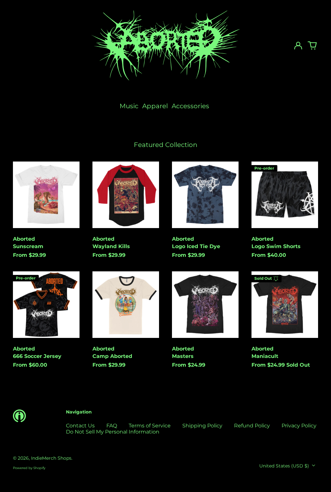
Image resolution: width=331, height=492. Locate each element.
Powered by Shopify (29, 468)
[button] (312, 45)
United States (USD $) (284, 466)
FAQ (111, 426)
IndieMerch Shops (51, 458)
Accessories (190, 106)
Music (129, 106)
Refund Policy (252, 426)
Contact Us (80, 426)
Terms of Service (150, 426)
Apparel (155, 106)
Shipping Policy (202, 426)
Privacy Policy (299, 426)
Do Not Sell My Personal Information (112, 432)
